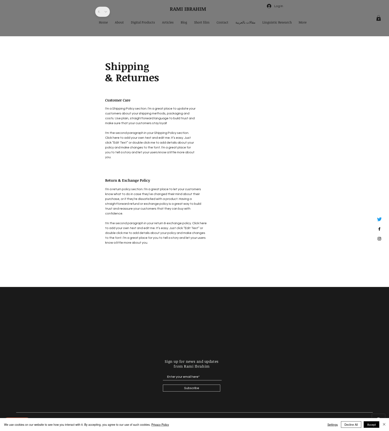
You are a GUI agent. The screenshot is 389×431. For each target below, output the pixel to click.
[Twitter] (379, 219)
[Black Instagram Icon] (379, 238)
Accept (371, 424)
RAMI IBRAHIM (188, 8)
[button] (378, 18)
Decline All (351, 424)
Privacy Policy (160, 424)
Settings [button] (332, 424)
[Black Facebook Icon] (379, 229)
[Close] (384, 424)
